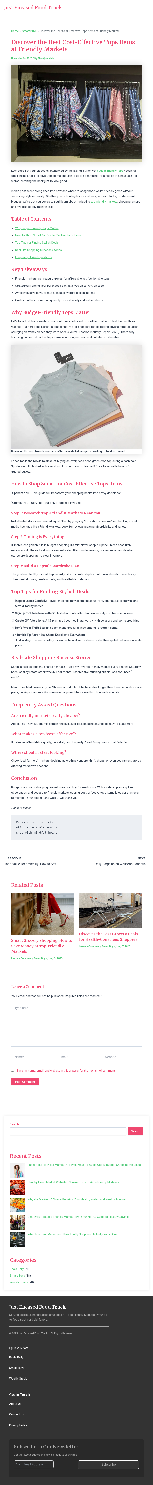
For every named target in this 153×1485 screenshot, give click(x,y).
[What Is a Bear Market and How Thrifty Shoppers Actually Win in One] (17, 1239)
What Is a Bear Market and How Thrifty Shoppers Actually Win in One (72, 1234)
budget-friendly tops (110, 170)
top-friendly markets (104, 201)
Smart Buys (40, 958)
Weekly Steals (19, 1282)
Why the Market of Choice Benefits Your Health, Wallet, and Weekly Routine (77, 1199)
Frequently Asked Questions (33, 257)
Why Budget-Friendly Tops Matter (36, 228)
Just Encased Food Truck (33, 8)
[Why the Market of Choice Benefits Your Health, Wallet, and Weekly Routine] (17, 1205)
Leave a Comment (21, 958)
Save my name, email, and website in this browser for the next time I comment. (66, 1070)
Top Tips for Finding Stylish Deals (37, 242)
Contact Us (16, 1414)
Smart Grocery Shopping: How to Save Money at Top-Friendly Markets (41, 946)
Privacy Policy (18, 1425)
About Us (15, 1404)
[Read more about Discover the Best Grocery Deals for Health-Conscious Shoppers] (110, 910)
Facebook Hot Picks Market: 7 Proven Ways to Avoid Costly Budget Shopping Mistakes (84, 1165)
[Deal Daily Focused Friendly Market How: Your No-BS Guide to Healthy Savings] (17, 1222)
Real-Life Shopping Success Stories (38, 250)
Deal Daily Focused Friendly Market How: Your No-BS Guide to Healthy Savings (78, 1217)
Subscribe (109, 1464)
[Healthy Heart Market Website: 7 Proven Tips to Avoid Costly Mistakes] (17, 1187)
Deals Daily (17, 1269)
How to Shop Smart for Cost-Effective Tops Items (48, 235)
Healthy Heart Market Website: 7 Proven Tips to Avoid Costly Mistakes (73, 1182)
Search (14, 1124)
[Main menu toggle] (145, 8)
